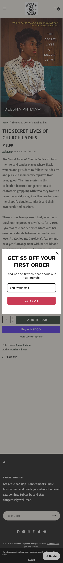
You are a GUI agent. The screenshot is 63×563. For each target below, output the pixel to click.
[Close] (57, 253)
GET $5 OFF (31, 300)
